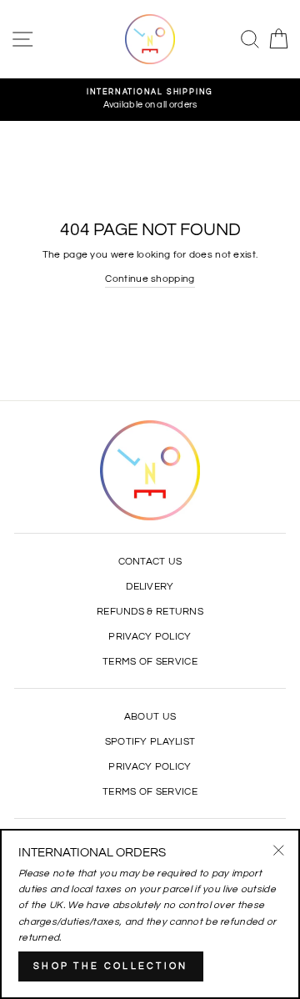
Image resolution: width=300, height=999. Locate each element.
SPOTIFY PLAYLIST (150, 741)
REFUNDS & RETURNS (150, 611)
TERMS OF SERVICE (150, 661)
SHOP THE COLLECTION (110, 966)
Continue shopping (149, 279)
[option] (150, 100)
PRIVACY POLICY (149, 636)
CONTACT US (150, 561)
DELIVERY (149, 586)
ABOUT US (150, 716)
